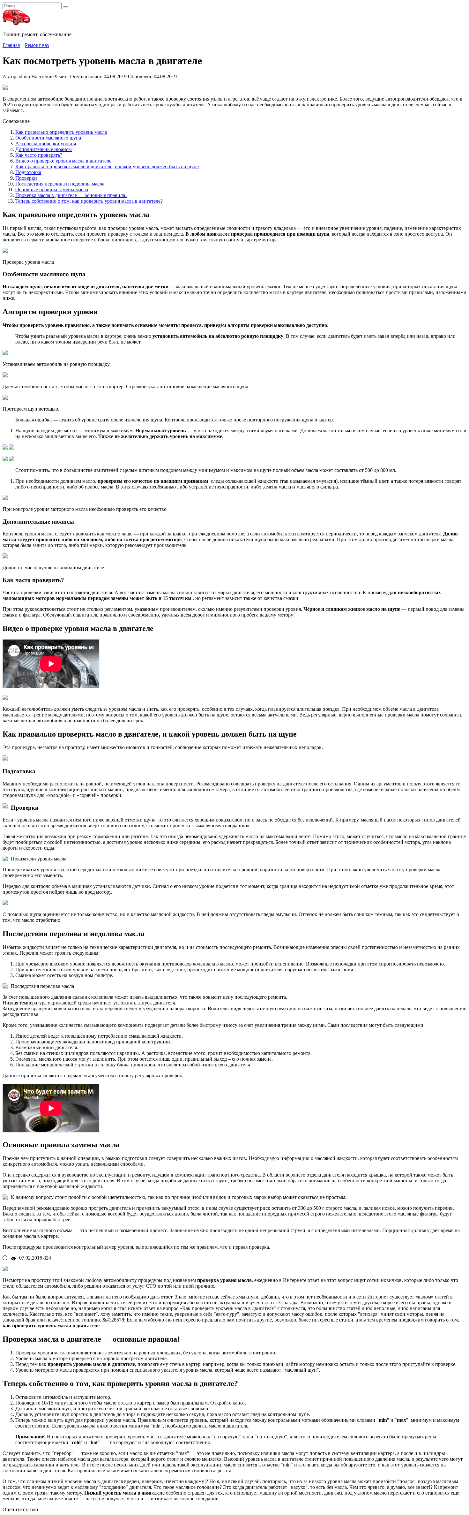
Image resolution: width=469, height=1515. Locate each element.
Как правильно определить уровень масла (61, 132)
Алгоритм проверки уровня (45, 143)
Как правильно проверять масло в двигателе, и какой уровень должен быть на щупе (107, 166)
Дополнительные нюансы (43, 149)
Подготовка (28, 172)
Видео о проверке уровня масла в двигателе (63, 160)
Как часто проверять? (38, 155)
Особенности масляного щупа (48, 137)
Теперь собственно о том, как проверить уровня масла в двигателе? (89, 201)
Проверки (26, 178)
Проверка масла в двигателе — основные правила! (71, 195)
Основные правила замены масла (51, 189)
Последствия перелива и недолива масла (59, 183)
